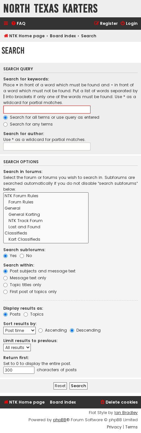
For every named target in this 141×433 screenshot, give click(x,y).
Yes (13, 255)
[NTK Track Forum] (46, 221)
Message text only (27, 278)
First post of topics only (33, 291)
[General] (46, 208)
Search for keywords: (26, 79)
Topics (36, 314)
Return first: (16, 357)
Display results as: (23, 308)
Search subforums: (24, 249)
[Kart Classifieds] (46, 239)
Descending (88, 330)
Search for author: (23, 133)
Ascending (55, 330)
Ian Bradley (126, 412)
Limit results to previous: (30, 340)
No (28, 255)
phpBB (59, 420)
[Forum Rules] (46, 202)
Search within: (18, 265)
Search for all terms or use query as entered (54, 117)
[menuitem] (18, 23)
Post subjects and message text (42, 271)
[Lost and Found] (46, 227)
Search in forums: (23, 171)
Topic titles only (25, 284)
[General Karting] (46, 215)
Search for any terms (31, 124)
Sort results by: (20, 323)
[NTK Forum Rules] (46, 196)
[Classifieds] (46, 233)
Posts (15, 314)
